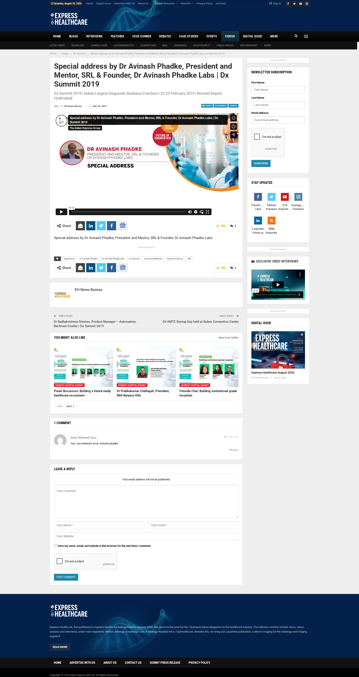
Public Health (225, 45)
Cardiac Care (99, 45)
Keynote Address (175, 259)
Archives (221, 3)
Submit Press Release (165, 663)
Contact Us (133, 663)
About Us (143, 3)
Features (117, 36)
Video (208, 105)
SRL (189, 259)
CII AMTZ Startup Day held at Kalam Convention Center (200, 322)
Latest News (57, 45)
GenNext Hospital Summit (69, 385)
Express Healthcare (153, 259)
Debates (165, 36)
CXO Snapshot (249, 45)
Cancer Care (148, 45)
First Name (257, 82)
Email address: (260, 112)
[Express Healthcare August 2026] (278, 350)
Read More (60, 647)
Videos (230, 36)
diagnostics (69, 259)
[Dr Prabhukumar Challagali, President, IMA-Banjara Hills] (146, 366)
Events (212, 36)
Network (186, 3)
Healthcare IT (201, 45)
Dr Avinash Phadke (88, 259)
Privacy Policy (205, 3)
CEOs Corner (141, 36)
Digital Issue (103, 3)
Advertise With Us (124, 3)
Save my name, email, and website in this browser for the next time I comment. (104, 545)
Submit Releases (165, 3)
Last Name (257, 97)
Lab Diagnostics (124, 45)
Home (89, 3)
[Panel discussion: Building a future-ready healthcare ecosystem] (83, 366)
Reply (235, 450)
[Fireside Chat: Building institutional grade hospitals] (209, 366)
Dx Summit (220, 105)
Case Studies (188, 36)
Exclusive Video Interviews (276, 261)
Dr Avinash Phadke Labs (113, 259)
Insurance (180, 45)
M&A (164, 45)
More (267, 45)
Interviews (94, 36)
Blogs (73, 36)
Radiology (77, 45)
